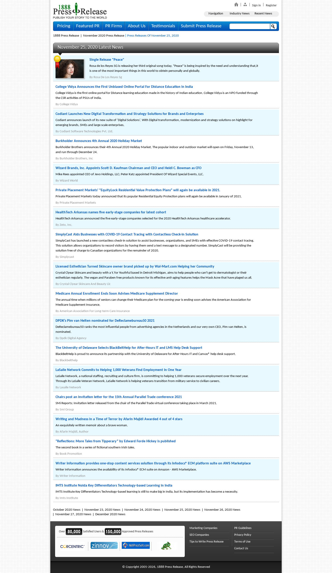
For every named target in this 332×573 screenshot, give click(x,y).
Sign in (256, 5)
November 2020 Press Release (103, 35)
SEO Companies (199, 535)
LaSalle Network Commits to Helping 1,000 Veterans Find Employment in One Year (119, 370)
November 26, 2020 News (222, 510)
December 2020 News (110, 514)
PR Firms (113, 26)
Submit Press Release (201, 26)
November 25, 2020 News (182, 510)
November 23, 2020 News (102, 510)
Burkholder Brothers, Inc (76, 158)
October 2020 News (66, 510)
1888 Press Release (66, 35)
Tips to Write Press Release (206, 541)
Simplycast (67, 257)
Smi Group (67, 409)
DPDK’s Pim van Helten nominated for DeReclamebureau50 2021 (105, 321)
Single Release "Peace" (106, 60)
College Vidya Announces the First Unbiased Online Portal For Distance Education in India (124, 87)
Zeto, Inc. (66, 225)
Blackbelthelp (69, 360)
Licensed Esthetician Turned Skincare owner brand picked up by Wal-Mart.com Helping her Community (135, 266)
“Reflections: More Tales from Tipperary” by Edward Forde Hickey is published (116, 441)
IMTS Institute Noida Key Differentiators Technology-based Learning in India (114, 485)
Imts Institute (69, 498)
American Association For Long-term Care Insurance (95, 311)
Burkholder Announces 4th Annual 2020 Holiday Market (99, 141)
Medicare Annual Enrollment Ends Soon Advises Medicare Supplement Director (117, 294)
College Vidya (69, 104)
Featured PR (87, 26)
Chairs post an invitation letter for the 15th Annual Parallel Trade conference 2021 (119, 397)
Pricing (63, 26)
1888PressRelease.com (80, 10)
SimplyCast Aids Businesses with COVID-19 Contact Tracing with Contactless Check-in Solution (127, 234)
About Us (136, 26)
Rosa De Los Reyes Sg (108, 77)
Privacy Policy (242, 535)
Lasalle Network (70, 387)
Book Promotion (71, 454)
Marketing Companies (203, 528)
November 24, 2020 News (142, 510)
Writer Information (72, 476)
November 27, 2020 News (73, 514)
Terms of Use (242, 541)
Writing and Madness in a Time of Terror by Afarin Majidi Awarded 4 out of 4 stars (119, 419)
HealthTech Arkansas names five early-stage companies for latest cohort (111, 212)
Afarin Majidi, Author (74, 431)
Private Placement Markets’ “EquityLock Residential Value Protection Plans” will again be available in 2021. (138, 190)
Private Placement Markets (78, 203)
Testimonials (163, 26)
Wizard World (69, 180)
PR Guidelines (242, 528)
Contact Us (241, 548)
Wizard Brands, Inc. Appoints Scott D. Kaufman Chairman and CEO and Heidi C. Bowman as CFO (128, 168)
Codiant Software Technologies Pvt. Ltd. (86, 131)
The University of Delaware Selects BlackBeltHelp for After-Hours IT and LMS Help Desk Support (129, 348)
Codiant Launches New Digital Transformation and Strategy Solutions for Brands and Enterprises (129, 114)
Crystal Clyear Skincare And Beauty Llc (85, 284)
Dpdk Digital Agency (73, 338)
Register (271, 5)
